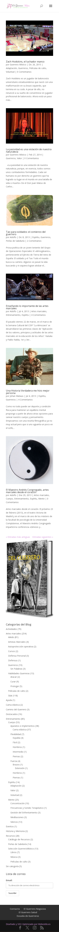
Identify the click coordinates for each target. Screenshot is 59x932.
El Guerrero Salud (28, 912)
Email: (9, 880)
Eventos (10, 826)
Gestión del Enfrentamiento (23, 812)
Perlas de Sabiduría (15, 240)
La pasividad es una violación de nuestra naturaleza (28, 150)
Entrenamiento (13, 314)
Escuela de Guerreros (28, 915)
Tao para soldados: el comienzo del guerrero (26, 233)
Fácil (15, 742)
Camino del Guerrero (16, 709)
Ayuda (9, 700)
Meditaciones (17, 817)
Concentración (17, 803)
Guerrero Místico (18, 64)
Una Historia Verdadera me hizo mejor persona (27, 392)
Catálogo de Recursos (19, 839)
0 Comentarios (24, 71)
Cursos (11, 651)
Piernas (16, 756)
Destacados (12, 714)
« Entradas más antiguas (18, 537)
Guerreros (23, 68)
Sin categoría (12, 866)
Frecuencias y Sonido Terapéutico (27, 807)
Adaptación (11, 68)
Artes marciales (38, 311)
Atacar (13, 676)
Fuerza (13, 761)
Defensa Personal (17, 655)
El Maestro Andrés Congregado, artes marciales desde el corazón (27, 491)
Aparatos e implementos (22, 725)
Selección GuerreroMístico (21, 848)
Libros (13, 852)
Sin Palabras (16, 668)
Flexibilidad (15, 734)
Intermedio (18, 751)
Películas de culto (37, 68)
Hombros (17, 747)
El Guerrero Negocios (35, 908)
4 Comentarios (38, 314)
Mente (41, 498)
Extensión (20, 768)
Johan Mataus (16, 396)
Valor (19, 158)
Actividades (11, 629)
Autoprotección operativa (20, 646)
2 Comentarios (34, 240)
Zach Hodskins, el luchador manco (25, 61)
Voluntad (10, 71)
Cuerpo (9, 498)
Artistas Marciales (17, 641)
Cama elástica (13, 704)
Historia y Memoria (15, 831)
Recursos (10, 835)
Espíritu (35, 237)
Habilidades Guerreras (19, 673)
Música (13, 856)
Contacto (15, 908)
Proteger (14, 686)
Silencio (14, 821)
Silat (10, 695)
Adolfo (13, 237)
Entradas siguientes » (42, 537)
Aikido (11, 637)
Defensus (13, 660)
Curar (13, 681)
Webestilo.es (44, 924)
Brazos (16, 764)
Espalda (16, 737)
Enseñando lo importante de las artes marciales (27, 307)
